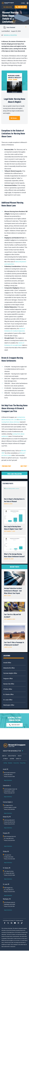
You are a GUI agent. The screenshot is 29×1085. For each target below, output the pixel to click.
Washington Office (8, 705)
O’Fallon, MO (6, 851)
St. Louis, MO (6, 884)
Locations (12, 758)
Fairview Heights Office (10, 673)
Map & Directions (8, 780)
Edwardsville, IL (7, 785)
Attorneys (5, 758)
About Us (4, 755)
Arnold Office (7, 663)
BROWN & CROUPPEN (10, 35)
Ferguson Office (8, 678)
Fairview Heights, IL (8, 802)
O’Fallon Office (7, 689)
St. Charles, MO (6, 868)
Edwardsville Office (9, 668)
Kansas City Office (8, 684)
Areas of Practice (12, 755)
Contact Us (18, 758)
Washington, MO (7, 899)
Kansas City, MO (7, 817)
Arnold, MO (5, 769)
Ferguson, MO (6, 833)
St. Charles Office (8, 694)
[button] (27, 3)
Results (19, 755)
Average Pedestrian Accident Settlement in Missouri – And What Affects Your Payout (13, 590)
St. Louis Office (7, 700)
